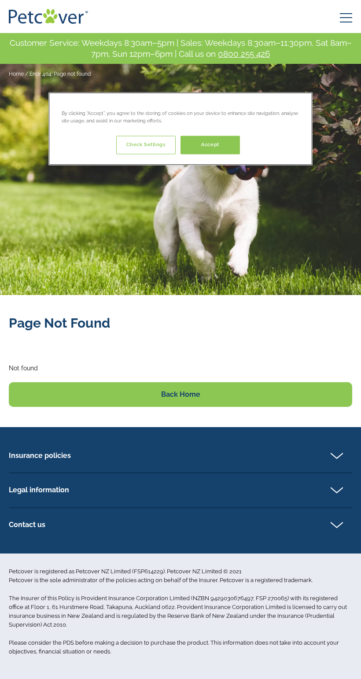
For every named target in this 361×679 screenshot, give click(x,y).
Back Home (180, 394)
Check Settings (146, 145)
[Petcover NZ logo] (48, 16)
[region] (180, 129)
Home (16, 74)
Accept (210, 145)
